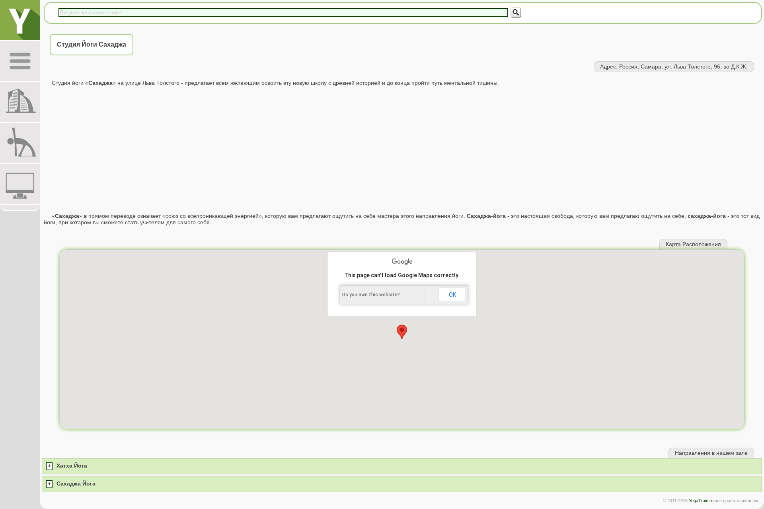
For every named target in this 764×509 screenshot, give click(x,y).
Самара (651, 66)
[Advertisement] (402, 149)
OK (452, 295)
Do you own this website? (371, 295)
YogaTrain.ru (701, 500)
